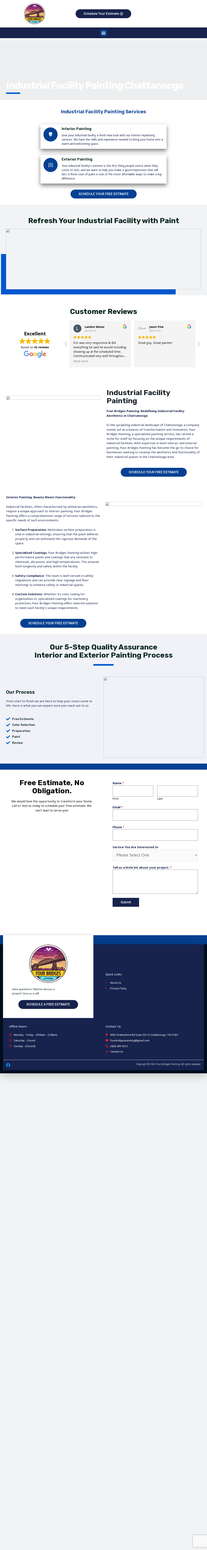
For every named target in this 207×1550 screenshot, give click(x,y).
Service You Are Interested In (135, 847)
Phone (118, 827)
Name (118, 783)
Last (160, 798)
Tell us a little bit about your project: (142, 867)
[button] (103, 32)
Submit (126, 902)
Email (118, 807)
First (115, 798)
